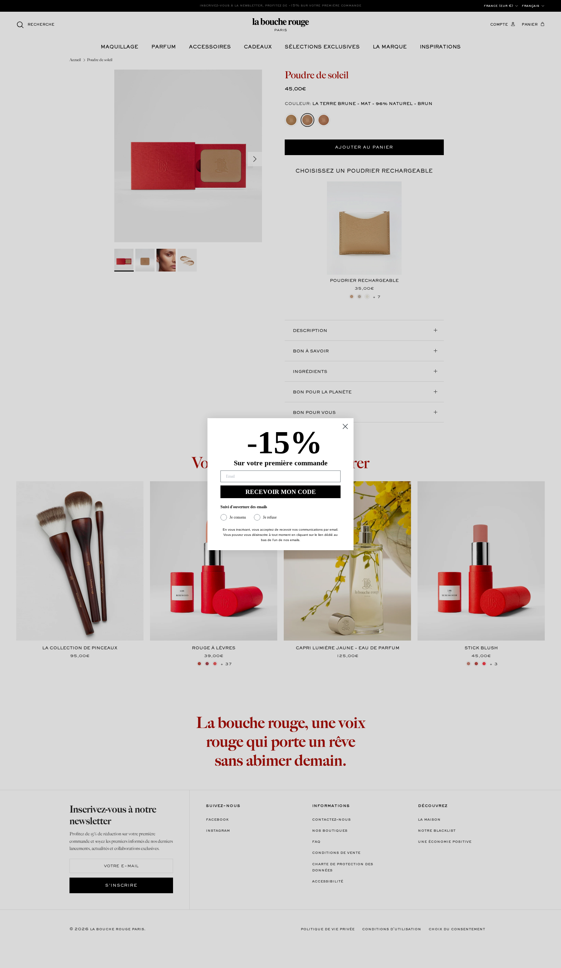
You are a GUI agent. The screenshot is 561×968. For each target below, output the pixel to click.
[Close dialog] (345, 426)
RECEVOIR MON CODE (280, 491)
